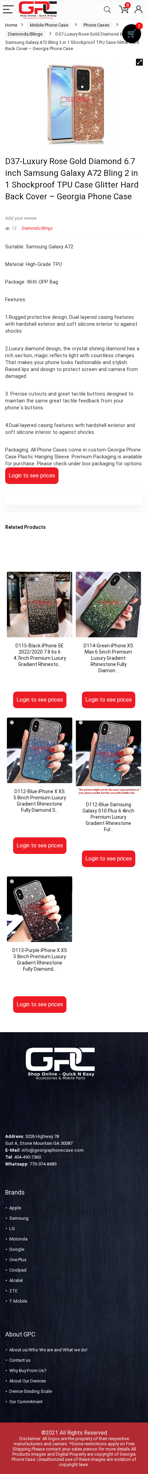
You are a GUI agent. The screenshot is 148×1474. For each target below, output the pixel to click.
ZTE (13, 1290)
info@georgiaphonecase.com (53, 1150)
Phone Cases (96, 25)
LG (12, 1228)
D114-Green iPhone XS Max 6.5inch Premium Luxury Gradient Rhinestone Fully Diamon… (108, 658)
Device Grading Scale (30, 1391)
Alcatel (16, 1280)
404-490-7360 (27, 1157)
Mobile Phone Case (49, 25)
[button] (139, 62)
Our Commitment (26, 1401)
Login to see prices (32, 475)
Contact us (20, 1360)
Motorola (18, 1239)
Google (16, 1249)
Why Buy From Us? (27, 1370)
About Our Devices (27, 1380)
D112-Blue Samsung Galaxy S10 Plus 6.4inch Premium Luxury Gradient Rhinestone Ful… (108, 817)
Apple (15, 1207)
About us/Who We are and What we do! (48, 1349)
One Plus (18, 1259)
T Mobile (18, 1301)
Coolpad (18, 1270)
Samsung (19, 1218)
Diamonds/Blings (25, 34)
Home (11, 25)
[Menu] (8, 10)
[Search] (107, 10)
